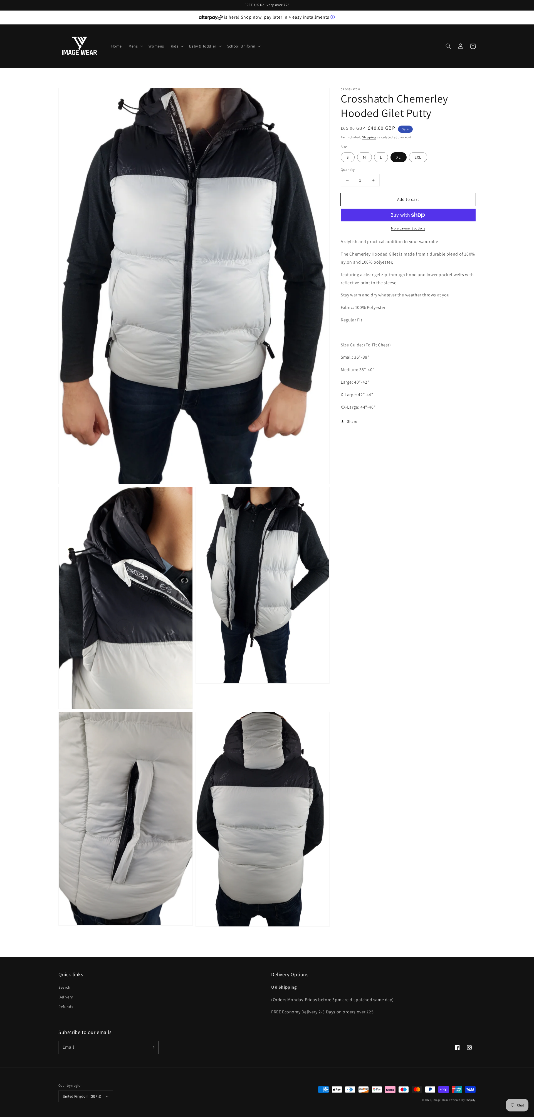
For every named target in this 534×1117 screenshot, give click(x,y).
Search (64, 987)
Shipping (369, 137)
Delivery (65, 996)
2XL (418, 157)
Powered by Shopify (462, 1100)
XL (398, 157)
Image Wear (440, 1100)
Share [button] (352, 421)
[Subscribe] (152, 1047)
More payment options (408, 228)
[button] (135, 46)
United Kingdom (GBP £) (82, 1096)
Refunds (65, 1006)
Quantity (348, 169)
